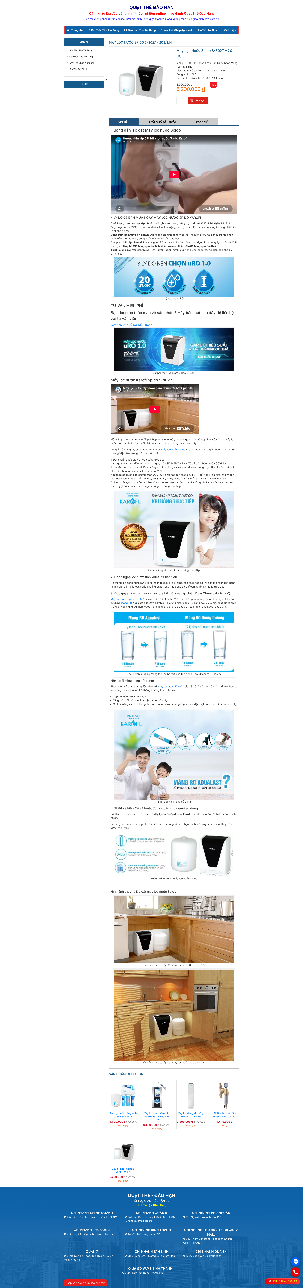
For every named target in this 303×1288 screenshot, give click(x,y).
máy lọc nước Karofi (170, 686)
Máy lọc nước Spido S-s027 (127, 599)
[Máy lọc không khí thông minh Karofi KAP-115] (191, 1095)
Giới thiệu (230, 30)
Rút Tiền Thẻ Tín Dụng (105, 30)
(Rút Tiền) (143, 1205)
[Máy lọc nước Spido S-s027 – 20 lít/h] (123, 1151)
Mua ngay (200, 100)
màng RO (126, 602)
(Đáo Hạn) (159, 1205)
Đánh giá (202, 121)
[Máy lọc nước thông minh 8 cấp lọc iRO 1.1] (123, 1095)
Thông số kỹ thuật (162, 121)
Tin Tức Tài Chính (208, 30)
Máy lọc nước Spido (173, 449)
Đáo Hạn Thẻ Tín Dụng (142, 30)
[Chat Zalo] (295, 1261)
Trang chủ (77, 30)
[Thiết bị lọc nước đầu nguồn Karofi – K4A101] (224, 1095)
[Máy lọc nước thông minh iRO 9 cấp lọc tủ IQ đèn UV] (157, 1095)
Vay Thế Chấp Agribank (178, 30)
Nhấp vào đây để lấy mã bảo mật (85, 1283)
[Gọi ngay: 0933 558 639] (295, 1272)
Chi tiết (123, 121)
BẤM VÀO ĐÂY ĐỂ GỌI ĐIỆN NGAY (131, 324)
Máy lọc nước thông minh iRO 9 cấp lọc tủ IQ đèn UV (157, 1116)
